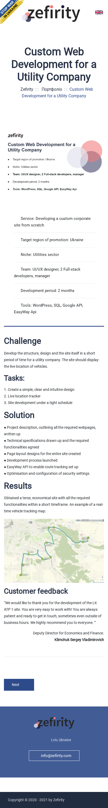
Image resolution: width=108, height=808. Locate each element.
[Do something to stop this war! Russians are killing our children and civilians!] (12, 12)
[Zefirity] (51, 13)
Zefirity (25, 89)
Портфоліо (52, 89)
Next (15, 685)
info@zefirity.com (56, 755)
